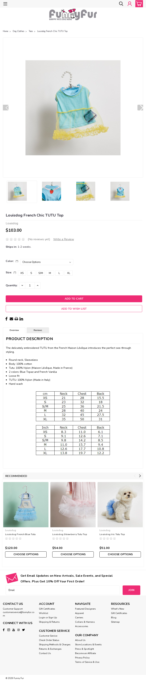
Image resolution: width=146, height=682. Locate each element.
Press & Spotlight (84, 648)
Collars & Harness (85, 621)
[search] (121, 3)
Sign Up (52, 617)
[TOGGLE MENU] (5, 4)
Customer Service (48, 635)
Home (5, 31)
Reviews (38, 330)
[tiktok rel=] (18, 629)
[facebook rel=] (3, 629)
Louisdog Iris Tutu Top (112, 534)
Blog (113, 617)
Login (42, 617)
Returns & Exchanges (50, 648)
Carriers (79, 617)
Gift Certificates (47, 608)
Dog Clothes (18, 31)
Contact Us (45, 653)
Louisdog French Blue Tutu (20, 534)
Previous (6, 107)
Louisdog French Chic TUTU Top (52, 31)
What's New (117, 608)
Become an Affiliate (85, 653)
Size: (11, 272)
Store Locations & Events (88, 644)
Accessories (81, 626)
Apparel (79, 613)
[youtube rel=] (13, 629)
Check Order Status (49, 640)
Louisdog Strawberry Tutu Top (69, 534)
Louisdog (10, 530)
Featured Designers (85, 608)
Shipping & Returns (49, 621)
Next (140, 107)
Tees (31, 31)
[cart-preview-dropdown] (138, 3)
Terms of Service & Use (87, 662)
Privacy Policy (82, 657)
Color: (12, 261)
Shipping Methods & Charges (55, 644)
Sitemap (115, 621)
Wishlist (43, 613)
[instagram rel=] (8, 629)
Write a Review (63, 239)
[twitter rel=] (23, 629)
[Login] (130, 3)
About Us (80, 640)
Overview (14, 330)
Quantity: (11, 285)
